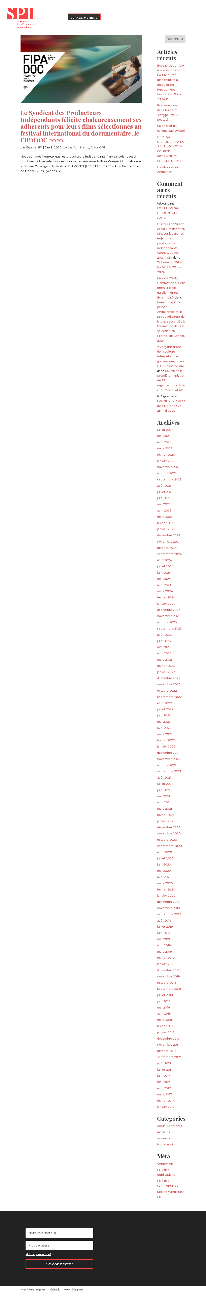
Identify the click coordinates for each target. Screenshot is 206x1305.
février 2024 (166, 597)
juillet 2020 (165, 858)
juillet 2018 (165, 995)
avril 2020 (164, 877)
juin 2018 (163, 1001)
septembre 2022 (169, 697)
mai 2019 (163, 939)
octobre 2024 (167, 548)
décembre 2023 (168, 610)
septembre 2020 (169, 846)
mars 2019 (164, 951)
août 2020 (164, 852)
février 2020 (166, 889)
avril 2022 (164, 728)
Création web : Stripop (66, 1289)
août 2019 (164, 920)
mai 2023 (164, 647)
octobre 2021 (166, 765)
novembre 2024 (168, 541)
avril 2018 (164, 1013)
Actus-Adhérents (76, 147)
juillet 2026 (165, 430)
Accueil (54, 9)
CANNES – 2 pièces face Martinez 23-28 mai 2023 (171, 405)
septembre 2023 (169, 628)
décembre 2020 (168, 827)
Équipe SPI (34, 147)
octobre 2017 (166, 1051)
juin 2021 (163, 790)
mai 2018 (163, 1007)
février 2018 (165, 1026)
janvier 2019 (166, 964)
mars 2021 (164, 808)
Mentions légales (33, 1289)
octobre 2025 (167, 473)
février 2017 (165, 1100)
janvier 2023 (166, 672)
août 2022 (164, 703)
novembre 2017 (168, 1044)
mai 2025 (163, 504)
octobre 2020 (167, 839)
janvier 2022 (166, 746)
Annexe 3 (153, 5)
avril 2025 (164, 510)
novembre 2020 (169, 833)
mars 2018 (164, 1020)
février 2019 (165, 957)
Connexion (165, 1163)
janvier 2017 (166, 1107)
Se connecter (59, 1264)
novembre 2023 (168, 616)
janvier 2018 (166, 1032)
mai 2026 (164, 436)
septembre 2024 (169, 554)
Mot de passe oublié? (38, 1254)
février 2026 (166, 454)
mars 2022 (165, 734)
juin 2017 (163, 1075)
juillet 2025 (165, 492)
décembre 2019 (168, 902)
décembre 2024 (168, 535)
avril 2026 (164, 442)
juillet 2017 (165, 1069)
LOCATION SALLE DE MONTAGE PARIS (170, 213)
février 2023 (166, 666)
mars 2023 (165, 659)
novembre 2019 (168, 908)
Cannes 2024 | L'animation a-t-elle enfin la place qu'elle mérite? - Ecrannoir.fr (171, 287)
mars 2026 (165, 448)
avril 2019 (164, 945)
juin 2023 (164, 641)
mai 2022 (164, 721)
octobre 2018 (166, 982)
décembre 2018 (168, 970)
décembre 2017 (168, 1038)
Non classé (165, 1144)
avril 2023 (164, 653)
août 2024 (164, 560)
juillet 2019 (165, 926)
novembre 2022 (168, 684)
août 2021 (164, 777)
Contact (56, 17)
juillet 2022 (165, 709)
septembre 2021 (169, 771)
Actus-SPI (98, 147)
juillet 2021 (165, 784)
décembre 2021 (168, 753)
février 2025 (166, 523)
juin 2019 (163, 933)
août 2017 (164, 1063)
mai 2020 (164, 871)
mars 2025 (164, 517)
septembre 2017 (169, 1057)
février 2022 (166, 740)
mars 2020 (165, 883)
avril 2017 (164, 1088)
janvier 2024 (166, 604)
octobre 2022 (167, 690)
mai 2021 (163, 796)
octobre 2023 (167, 622)
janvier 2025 (166, 529)
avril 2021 (164, 802)
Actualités (98, 5)
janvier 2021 (166, 821)
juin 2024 (164, 572)
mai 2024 (164, 579)
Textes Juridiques (126, 5)
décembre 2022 (168, 678)
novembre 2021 (168, 759)
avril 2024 (164, 585)
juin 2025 (164, 498)
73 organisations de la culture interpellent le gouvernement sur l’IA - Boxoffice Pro (170, 356)
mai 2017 (163, 1082)
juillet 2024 (165, 566)
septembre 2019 (169, 914)
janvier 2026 (166, 461)
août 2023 (164, 635)
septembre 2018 (169, 989)
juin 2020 (164, 864)
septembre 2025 (169, 479)
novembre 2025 (168, 467)
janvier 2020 (166, 895)
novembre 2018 (168, 976)
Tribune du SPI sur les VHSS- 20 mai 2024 (170, 267)
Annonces (164, 1138)
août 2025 (164, 486)
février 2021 (165, 815)
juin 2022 (164, 715)
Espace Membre (84, 17)
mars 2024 (165, 591)
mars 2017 (164, 1094)
